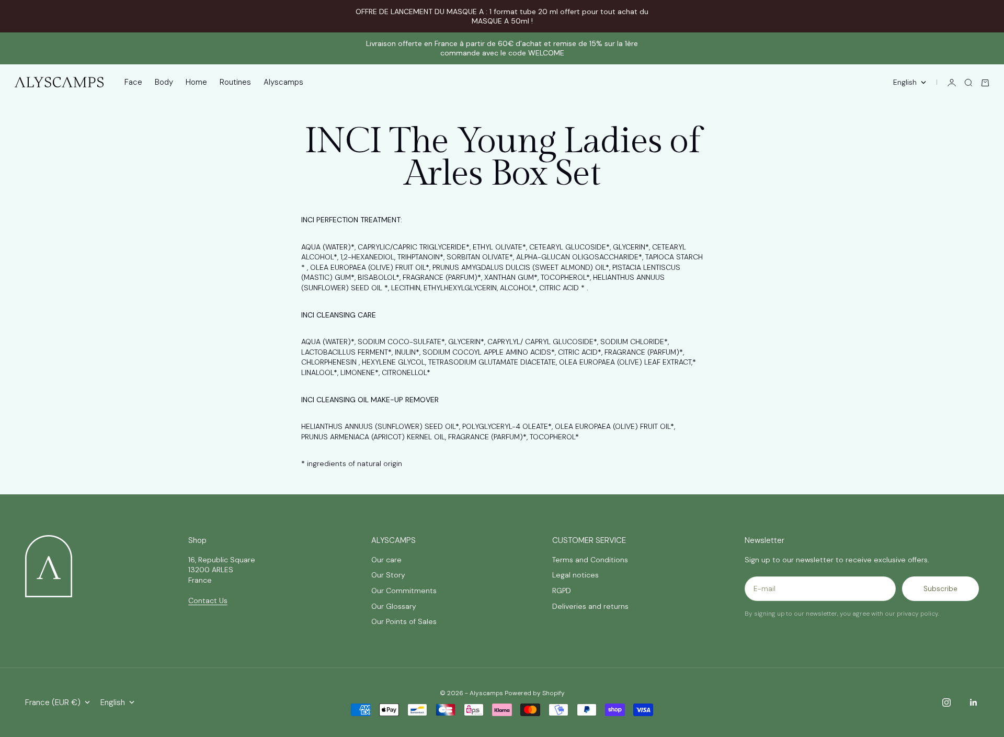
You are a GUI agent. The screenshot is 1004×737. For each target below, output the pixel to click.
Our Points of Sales (404, 621)
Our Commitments (404, 590)
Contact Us (207, 600)
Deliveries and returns (590, 606)
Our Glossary (393, 606)
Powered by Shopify (535, 693)
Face (133, 82)
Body (164, 82)
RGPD (561, 590)
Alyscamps (283, 82)
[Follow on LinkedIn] (973, 702)
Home (196, 82)
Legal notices (575, 575)
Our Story (388, 575)
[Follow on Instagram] (946, 702)
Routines (235, 82)
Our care (386, 559)
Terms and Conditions (590, 559)
